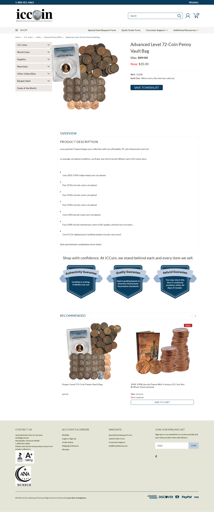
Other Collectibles (26, 73)
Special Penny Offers (53, 37)
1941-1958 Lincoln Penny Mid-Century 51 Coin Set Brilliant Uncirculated (158, 385)
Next (195, 316)
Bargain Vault (24, 81)
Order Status (67, 442)
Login (64, 438)
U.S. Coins (28, 37)
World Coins (23, 52)
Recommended (73, 315)
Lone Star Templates (76, 498)
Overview (68, 133)
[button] (81, 282)
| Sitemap (32, 498)
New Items (22, 66)
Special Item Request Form (102, 30)
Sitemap (65, 449)
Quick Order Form (130, 30)
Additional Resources (184, 30)
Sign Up (73, 438)
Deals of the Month (26, 88)
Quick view (94, 351)
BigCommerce (51, 498)
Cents (38, 37)
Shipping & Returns (70, 446)
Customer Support (156, 30)
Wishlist (193, 2)
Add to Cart (162, 402)
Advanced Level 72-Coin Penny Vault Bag (83, 37)
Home (18, 37)
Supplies (21, 59)
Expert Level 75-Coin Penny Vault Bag (82, 384)
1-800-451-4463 (24, 2)
